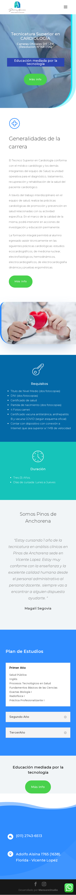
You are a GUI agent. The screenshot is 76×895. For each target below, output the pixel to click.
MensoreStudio (48, 890)
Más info (35, 79)
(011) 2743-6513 (29, 836)
